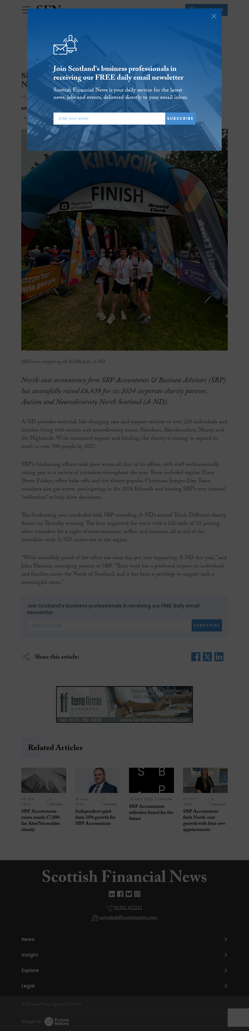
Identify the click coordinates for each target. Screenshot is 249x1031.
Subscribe (180, 118)
